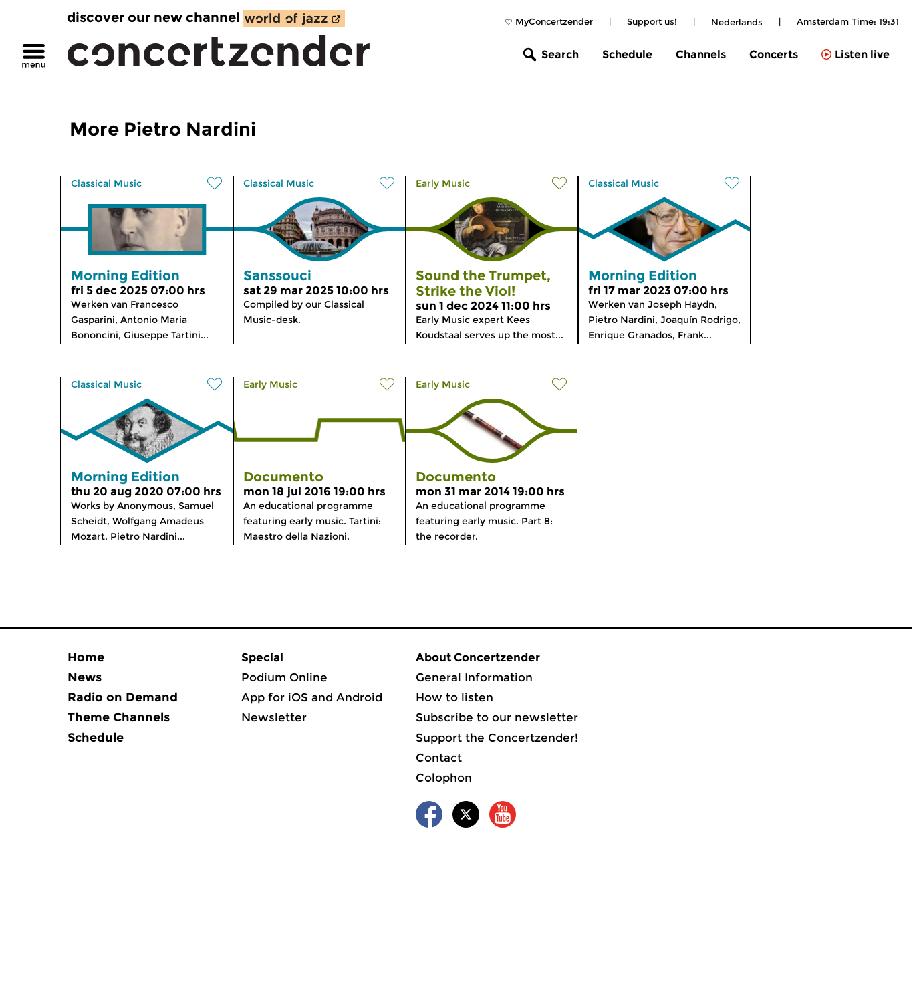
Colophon (444, 777)
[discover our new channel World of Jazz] (294, 18)
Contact (439, 757)
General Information (474, 677)
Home (86, 657)
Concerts (773, 54)
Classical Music (106, 183)
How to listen (454, 697)
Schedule (627, 54)
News (85, 677)
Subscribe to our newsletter (497, 717)
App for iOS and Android (311, 697)
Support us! (652, 21)
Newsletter (274, 717)
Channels (701, 54)
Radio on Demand (123, 697)
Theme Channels (119, 717)
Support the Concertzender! (497, 737)
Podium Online (284, 677)
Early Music (443, 183)
